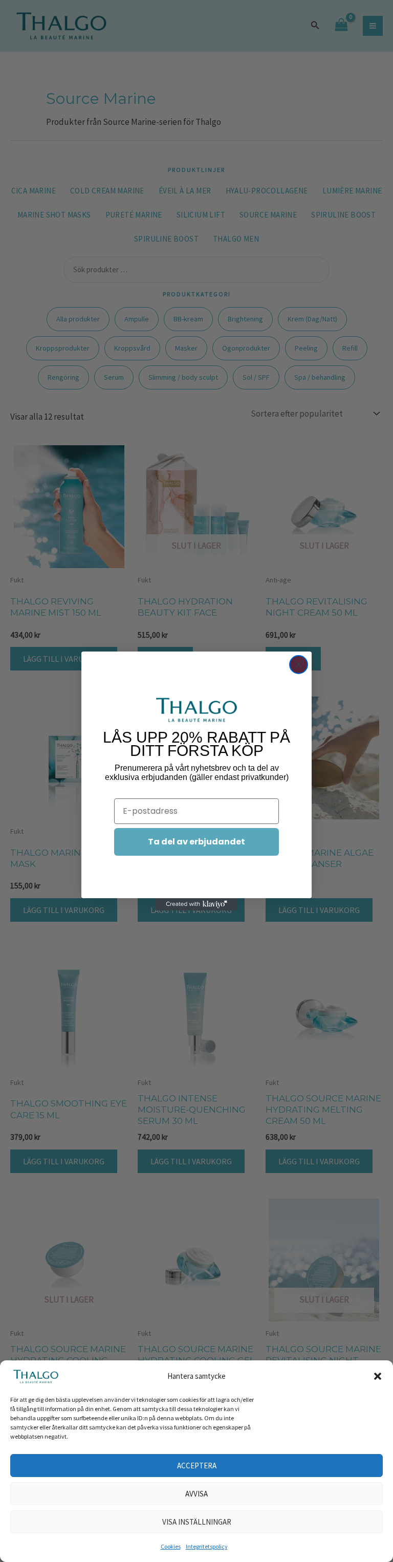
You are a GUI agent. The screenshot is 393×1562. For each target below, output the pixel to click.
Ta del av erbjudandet (196, 842)
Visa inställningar (196, 1522)
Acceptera (196, 1465)
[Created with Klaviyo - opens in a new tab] (196, 904)
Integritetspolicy (207, 1546)
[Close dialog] (299, 665)
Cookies (171, 1546)
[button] (378, 1376)
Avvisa (196, 1494)
